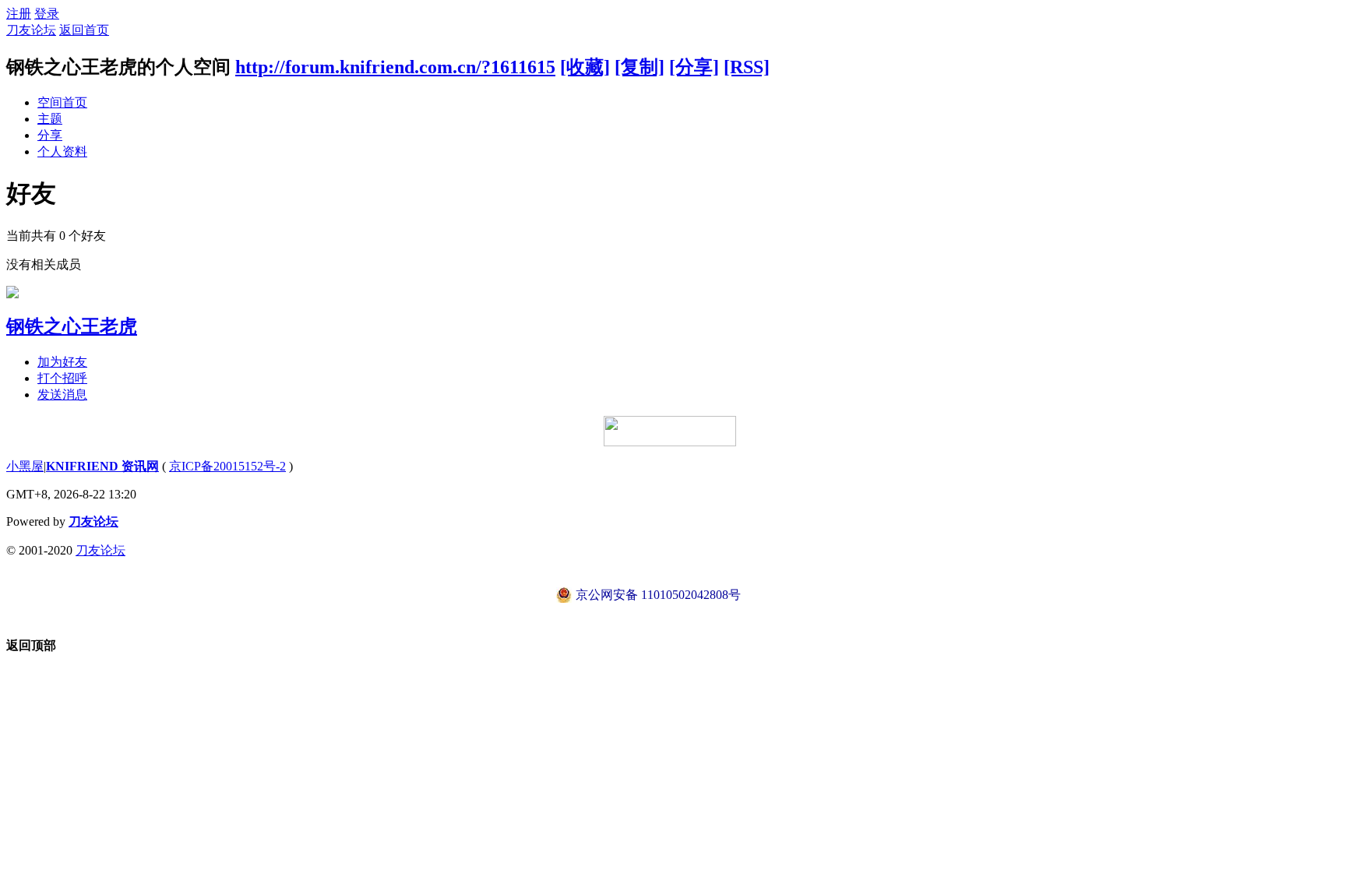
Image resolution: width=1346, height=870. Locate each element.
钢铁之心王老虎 (71, 326)
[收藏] (585, 67)
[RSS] (747, 67)
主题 (49, 118)
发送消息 (62, 394)
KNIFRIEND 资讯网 (102, 466)
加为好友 (62, 361)
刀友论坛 (31, 30)
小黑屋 (25, 466)
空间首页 (62, 102)
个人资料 (62, 151)
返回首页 (84, 30)
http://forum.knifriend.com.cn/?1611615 (395, 67)
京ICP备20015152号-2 (227, 466)
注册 (18, 13)
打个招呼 (62, 378)
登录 (46, 13)
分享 (49, 135)
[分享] (694, 67)
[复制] (639, 67)
